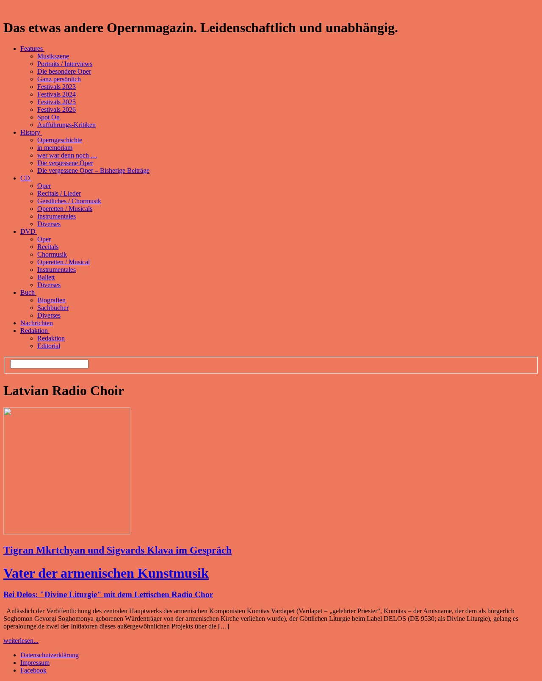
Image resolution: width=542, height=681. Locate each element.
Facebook (33, 670)
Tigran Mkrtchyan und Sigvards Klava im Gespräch (117, 550)
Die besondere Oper (64, 71)
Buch (28, 292)
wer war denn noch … (67, 155)
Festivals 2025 (56, 101)
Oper (44, 185)
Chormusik (52, 254)
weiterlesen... (21, 640)
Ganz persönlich (59, 79)
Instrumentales (56, 216)
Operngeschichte (59, 140)
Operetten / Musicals (64, 208)
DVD (28, 231)
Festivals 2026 (56, 109)
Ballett (46, 277)
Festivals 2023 (56, 86)
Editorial (48, 345)
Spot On (48, 117)
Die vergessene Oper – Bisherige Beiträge (93, 170)
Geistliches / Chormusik (69, 201)
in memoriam (54, 147)
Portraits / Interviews (64, 63)
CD (26, 178)
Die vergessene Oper (65, 162)
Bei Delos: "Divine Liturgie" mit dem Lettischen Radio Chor (108, 594)
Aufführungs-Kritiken (66, 124)
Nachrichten (36, 323)
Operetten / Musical (63, 262)
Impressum (35, 662)
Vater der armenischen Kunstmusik (106, 573)
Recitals (47, 246)
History (31, 132)
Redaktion (35, 330)
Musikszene (53, 56)
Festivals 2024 (56, 94)
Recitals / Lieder (59, 193)
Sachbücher (53, 307)
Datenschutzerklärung (49, 655)
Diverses (49, 223)
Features (32, 48)
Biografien (51, 300)
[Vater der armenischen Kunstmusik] (66, 532)
